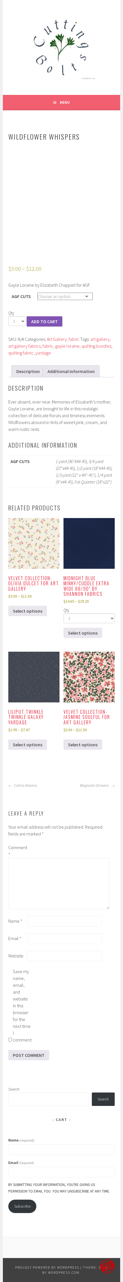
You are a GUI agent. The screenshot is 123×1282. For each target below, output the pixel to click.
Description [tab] (28, 371)
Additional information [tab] (71, 371)
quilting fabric (20, 353)
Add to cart (44, 321)
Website (15, 956)
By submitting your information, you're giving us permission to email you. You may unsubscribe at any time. (59, 1187)
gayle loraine (67, 346)
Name (15, 921)
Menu (65, 102)
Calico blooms (25, 786)
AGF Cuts (21, 296)
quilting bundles (96, 346)
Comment (17, 851)
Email (14, 938)
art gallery (100, 339)
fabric (74, 339)
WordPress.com (64, 1272)
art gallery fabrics (24, 346)
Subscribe (22, 1206)
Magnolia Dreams (95, 786)
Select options (27, 611)
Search (13, 1089)
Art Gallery (57, 339)
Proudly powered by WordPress (47, 1267)
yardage (43, 353)
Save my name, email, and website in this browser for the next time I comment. (22, 1006)
